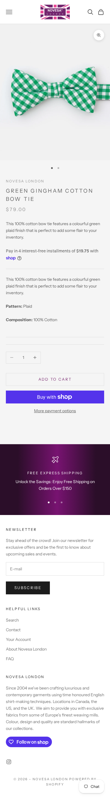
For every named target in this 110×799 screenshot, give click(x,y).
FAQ (10, 658)
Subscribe (27, 587)
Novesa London (25, 181)
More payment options (55, 410)
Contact (13, 629)
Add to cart (55, 379)
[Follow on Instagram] (9, 762)
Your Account (18, 639)
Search (12, 620)
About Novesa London (26, 649)
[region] (55, 474)
